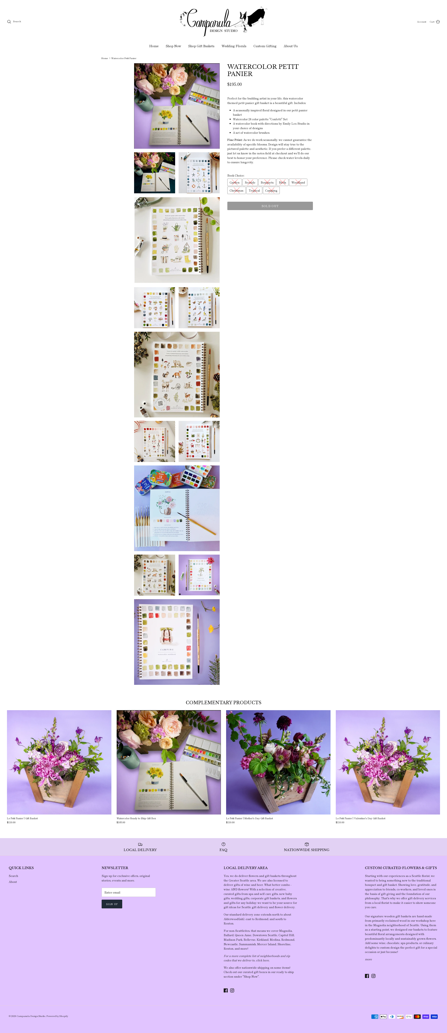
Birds (282, 182)
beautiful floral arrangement (384, 934)
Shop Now (173, 46)
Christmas (236, 190)
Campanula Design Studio (31, 1016)
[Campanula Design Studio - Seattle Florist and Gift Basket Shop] (223, 22)
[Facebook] (226, 990)
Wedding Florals (234, 46)
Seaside (250, 182)
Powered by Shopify (57, 1016)
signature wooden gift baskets (391, 916)
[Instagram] (232, 990)
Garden (235, 182)
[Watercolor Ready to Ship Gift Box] (169, 762)
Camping (271, 190)
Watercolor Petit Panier (123, 58)
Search (13, 876)
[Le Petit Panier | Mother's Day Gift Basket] (278, 762)
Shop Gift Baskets (201, 46)
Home (154, 46)
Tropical (254, 190)
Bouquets (267, 182)
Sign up (112, 904)
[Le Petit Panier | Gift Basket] (59, 762)
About (13, 882)
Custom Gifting (265, 46)
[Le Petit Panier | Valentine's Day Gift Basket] (388, 762)
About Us (291, 46)
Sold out (270, 206)
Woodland (298, 182)
